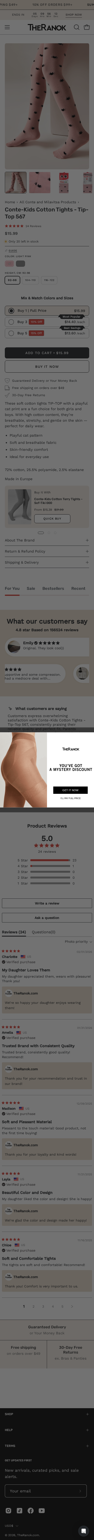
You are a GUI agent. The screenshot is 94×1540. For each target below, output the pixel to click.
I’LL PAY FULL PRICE (70, 798)
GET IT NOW (70, 790)
